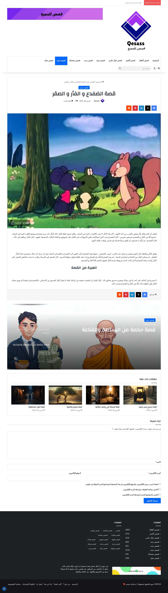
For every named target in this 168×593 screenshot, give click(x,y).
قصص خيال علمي (115, 60)
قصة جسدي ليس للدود (134, 3)
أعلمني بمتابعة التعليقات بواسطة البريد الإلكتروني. (141, 489)
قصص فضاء (91, 539)
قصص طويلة (116, 539)
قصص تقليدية (115, 535)
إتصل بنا (39, 584)
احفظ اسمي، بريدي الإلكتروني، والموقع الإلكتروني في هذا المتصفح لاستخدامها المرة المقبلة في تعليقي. (122, 484)
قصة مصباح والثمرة (74, 407)
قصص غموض (103, 539)
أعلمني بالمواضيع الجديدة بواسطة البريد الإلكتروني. (140, 495)
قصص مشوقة (115, 548)
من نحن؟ (66, 584)
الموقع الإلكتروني (75, 473)
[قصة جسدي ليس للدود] (140, 395)
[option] (84, 337)
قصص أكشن (130, 60)
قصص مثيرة (116, 544)
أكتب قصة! (58, 584)
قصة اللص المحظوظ (37, 407)
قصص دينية (100, 60)
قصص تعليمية (94, 531)
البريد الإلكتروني (154, 473)
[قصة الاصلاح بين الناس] (84, 337)
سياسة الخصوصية (14, 584)
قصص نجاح (49, 60)
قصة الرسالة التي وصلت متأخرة (107, 407)
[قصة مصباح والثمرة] (65, 395)
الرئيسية (156, 60)
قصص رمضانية (103, 535)
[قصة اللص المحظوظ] (28, 395)
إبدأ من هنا (48, 584)
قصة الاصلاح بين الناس (131, 330)
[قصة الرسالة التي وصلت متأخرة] (102, 395)
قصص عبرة (61, 60)
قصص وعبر (92, 548)
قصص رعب (88, 60)
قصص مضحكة (74, 60)
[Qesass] (136, 31)
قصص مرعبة (104, 544)
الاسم (158, 462)
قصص (118, 531)
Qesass (97, 101)
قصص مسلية (92, 544)
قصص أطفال (144, 60)
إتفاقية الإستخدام (28, 584)
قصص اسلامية (107, 531)
